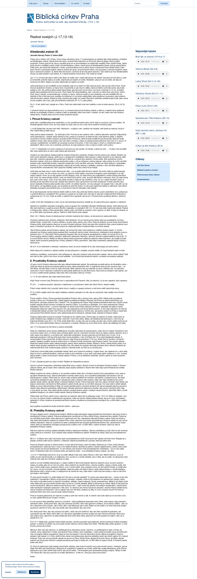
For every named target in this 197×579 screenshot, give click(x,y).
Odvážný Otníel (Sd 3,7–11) (149, 93)
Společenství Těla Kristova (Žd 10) (152, 118)
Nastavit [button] (8, 572)
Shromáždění (59, 3)
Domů (29, 30)
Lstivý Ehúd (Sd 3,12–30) (148, 81)
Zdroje (45, 3)
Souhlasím (35, 572)
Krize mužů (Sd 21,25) (146, 105)
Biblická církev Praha (67, 16)
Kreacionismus (143, 179)
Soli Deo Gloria (143, 165)
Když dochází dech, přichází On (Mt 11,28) (151, 132)
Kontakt (86, 3)
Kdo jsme (33, 3)
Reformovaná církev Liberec (148, 174)
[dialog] (23, 569)
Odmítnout (22, 572)
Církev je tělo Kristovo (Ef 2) (149, 145)
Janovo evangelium (39, 46)
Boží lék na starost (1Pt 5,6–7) (150, 56)
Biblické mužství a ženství (147, 170)
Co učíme (75, 3)
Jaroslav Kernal (36, 41)
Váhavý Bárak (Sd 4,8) (147, 68)
